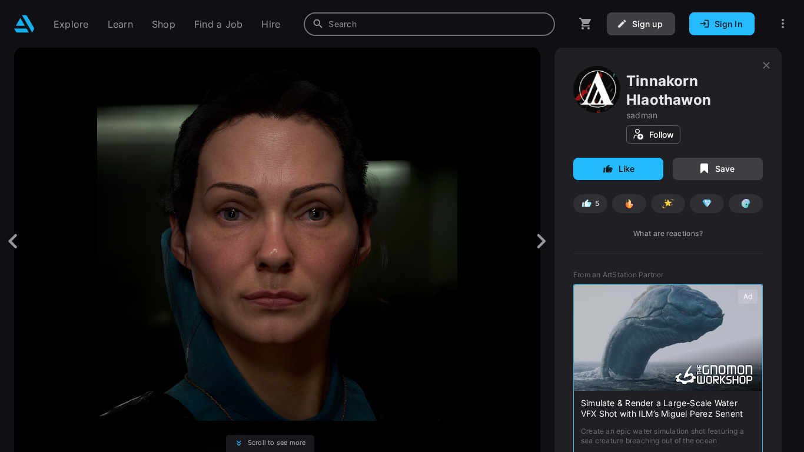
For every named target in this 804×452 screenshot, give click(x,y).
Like (627, 169)
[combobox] (429, 24)
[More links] (783, 24)
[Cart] (586, 24)
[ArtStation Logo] (24, 24)
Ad (747, 296)
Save (725, 169)
